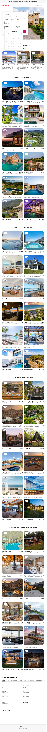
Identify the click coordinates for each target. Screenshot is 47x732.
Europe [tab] (3, 680)
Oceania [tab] (20, 680)
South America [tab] (31, 680)
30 (6, 48)
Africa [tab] (25, 680)
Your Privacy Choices (27, 729)
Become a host (39, 5)
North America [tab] (14, 680)
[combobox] (15, 23)
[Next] (25, 49)
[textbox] (9, 27)
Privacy (16, 729)
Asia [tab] (8, 680)
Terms (20, 729)
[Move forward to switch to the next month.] (20, 31)
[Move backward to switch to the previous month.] (6, 31)
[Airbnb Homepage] (5, 5)
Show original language (32, 1)
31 (8, 48)
